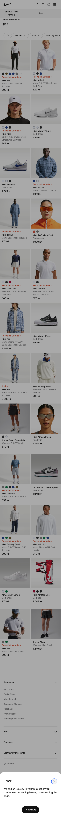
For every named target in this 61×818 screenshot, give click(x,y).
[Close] (54, 781)
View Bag (30, 809)
